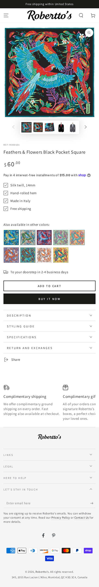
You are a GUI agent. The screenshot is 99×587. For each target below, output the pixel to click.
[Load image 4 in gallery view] (61, 127)
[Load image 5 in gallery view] (72, 127)
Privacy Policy (60, 517)
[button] (81, 15)
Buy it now (49, 299)
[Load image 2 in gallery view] (38, 127)
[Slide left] (13, 127)
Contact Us (81, 517)
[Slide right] (86, 127)
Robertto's (42, 571)
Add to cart (49, 286)
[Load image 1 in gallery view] (26, 127)
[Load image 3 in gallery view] (49, 127)
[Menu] (6, 15)
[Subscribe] (93, 503)
